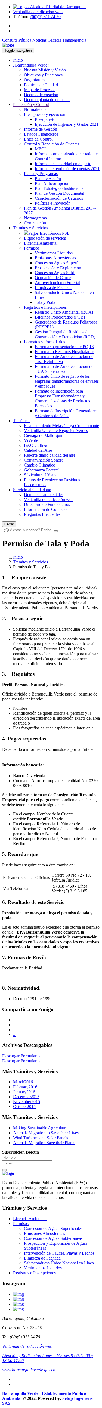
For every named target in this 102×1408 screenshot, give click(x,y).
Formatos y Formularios (44, 341)
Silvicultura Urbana (40, 475)
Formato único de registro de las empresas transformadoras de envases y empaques (67, 381)
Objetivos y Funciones (43, 75)
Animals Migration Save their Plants (44, 1142)
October (24, 1106)
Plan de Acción (48, 178)
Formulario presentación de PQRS (64, 346)
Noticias (39, 40)
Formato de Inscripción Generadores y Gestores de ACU (66, 413)
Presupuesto (45, 119)
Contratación (35, 223)
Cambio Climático (39, 465)
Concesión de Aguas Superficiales (53, 1228)
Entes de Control (38, 139)
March (23, 1082)
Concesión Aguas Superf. (57, 263)
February (25, 1086)
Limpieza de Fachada (53, 287)
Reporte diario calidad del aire (49, 455)
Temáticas (21, 420)
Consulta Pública (16, 40)
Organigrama (35, 80)
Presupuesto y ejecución (44, 114)
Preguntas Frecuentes (42, 514)
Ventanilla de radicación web (38, 11)
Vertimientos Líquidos (54, 253)
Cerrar (9, 524)
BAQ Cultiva (35, 445)
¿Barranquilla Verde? (31, 65)
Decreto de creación (41, 94)
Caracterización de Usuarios (59, 198)
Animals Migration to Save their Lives (46, 1133)
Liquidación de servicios (45, 238)
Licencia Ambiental (40, 243)
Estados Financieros (41, 134)
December (26, 1096)
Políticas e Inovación (52, 203)
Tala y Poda (45, 302)
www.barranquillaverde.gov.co (28, 1369)
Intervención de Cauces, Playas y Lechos (59, 1253)
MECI (40, 149)
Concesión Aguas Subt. (55, 272)
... (14, 1034)
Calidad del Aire (38, 450)
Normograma (35, 218)
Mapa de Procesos (39, 89)
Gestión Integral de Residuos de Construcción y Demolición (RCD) (65, 334)
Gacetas (54, 40)
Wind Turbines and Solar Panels (40, 1137)
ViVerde (31, 440)
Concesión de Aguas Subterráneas (53, 1238)
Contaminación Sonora (43, 460)
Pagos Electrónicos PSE (49, 233)
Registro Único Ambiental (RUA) (64, 312)
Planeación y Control (31, 104)
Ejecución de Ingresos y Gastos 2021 (66, 124)
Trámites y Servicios (30, 227)
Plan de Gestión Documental (59, 193)
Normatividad (36, 109)
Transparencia (74, 40)
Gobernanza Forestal (42, 470)
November (26, 1101)
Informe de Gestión (40, 129)
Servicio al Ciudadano (32, 489)
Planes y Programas (41, 173)
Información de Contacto (45, 509)
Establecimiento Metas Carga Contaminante (61, 425)
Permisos (31, 248)
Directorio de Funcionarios (47, 504)
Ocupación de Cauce (53, 277)
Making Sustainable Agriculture (40, 1128)
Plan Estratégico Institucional (60, 188)
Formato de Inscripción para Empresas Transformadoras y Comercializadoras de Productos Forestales (62, 398)
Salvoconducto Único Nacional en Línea (59, 1263)
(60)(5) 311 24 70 (45, 16)
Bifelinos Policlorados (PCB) (60, 317)
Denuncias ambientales (43, 494)
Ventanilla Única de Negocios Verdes (56, 430)
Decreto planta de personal (47, 99)
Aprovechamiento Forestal (57, 282)
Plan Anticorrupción (52, 183)
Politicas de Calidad (41, 84)
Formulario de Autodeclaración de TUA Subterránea (64, 369)
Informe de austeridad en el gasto (63, 163)
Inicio (18, 60)
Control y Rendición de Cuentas (51, 144)
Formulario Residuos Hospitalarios (64, 351)
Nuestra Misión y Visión (45, 70)
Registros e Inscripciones (45, 307)
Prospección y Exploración (58, 267)
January (24, 1091)
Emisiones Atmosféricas (55, 258)
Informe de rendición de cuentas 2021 (67, 168)
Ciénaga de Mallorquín (43, 435)
